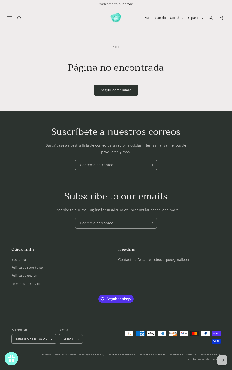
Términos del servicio (183, 354)
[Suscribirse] (152, 165)
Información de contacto (206, 359)
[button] (9, 18)
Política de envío (211, 354)
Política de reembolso (122, 354)
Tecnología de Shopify (90, 354)
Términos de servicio (26, 284)
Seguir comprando (116, 90)
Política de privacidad (152, 354)
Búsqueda (18, 260)
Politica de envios (24, 276)
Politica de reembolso (27, 268)
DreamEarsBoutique (64, 354)
